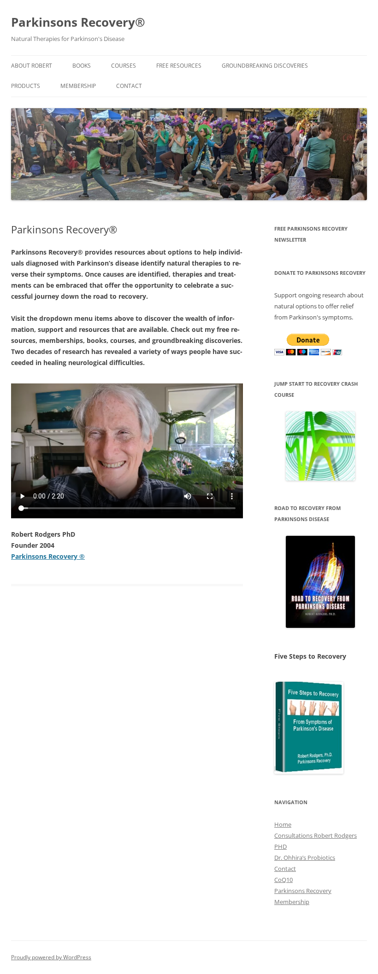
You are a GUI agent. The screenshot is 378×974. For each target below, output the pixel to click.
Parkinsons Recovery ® (48, 556)
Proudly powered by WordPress (51, 957)
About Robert (31, 66)
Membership (78, 86)
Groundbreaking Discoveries (265, 66)
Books (81, 66)
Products (25, 86)
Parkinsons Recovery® (78, 22)
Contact (129, 86)
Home (282, 824)
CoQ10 (283, 879)
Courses (123, 66)
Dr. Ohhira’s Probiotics (304, 857)
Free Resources (178, 66)
